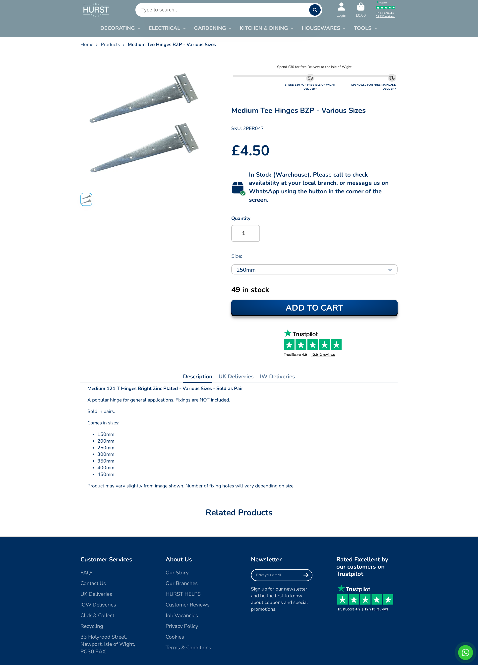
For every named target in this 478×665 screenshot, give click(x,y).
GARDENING (210, 28)
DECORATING (117, 28)
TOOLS (362, 28)
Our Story (177, 572)
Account (341, 9)
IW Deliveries (277, 376)
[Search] (315, 10)
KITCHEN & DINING (264, 28)
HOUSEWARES (321, 28)
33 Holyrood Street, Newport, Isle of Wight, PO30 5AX (107, 644)
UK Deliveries (236, 376)
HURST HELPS (183, 594)
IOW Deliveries (98, 604)
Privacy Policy (182, 626)
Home (86, 44)
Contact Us (93, 583)
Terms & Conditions (188, 647)
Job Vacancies (182, 615)
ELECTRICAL (164, 28)
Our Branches (182, 583)
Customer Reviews (188, 604)
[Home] (96, 10)
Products (110, 44)
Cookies (175, 636)
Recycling (91, 626)
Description (197, 376)
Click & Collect (97, 615)
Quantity (240, 218)
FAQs (86, 572)
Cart (361, 9)
